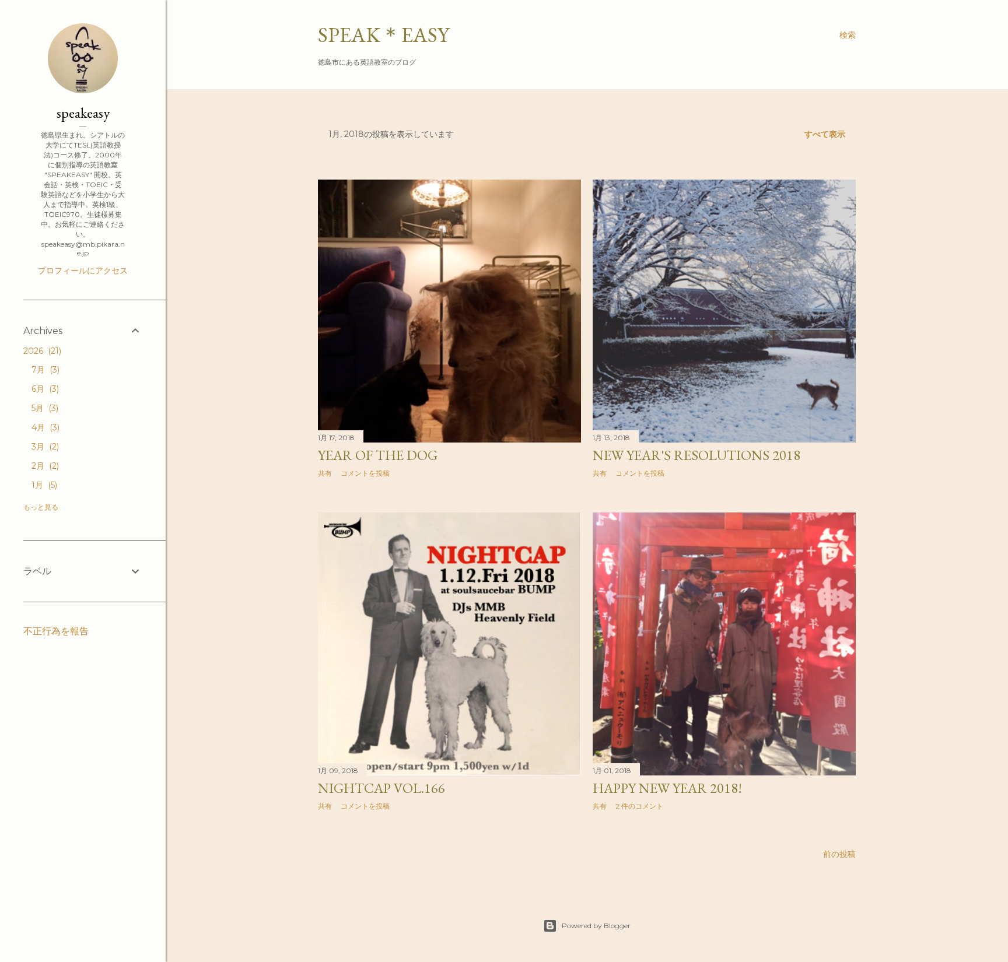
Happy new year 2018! (667, 788)
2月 (44, 466)
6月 (44, 389)
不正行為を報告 (56, 631)
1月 (43, 485)
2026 (41, 351)
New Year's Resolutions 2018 (696, 455)
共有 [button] (325, 473)
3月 (44, 446)
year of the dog (378, 455)
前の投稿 (839, 854)
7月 (44, 369)
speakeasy (83, 113)
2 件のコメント (639, 806)
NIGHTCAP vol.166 (381, 788)
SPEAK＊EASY (383, 34)
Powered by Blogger (596, 925)
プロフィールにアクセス (83, 270)
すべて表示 (824, 134)
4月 (44, 427)
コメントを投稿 (365, 473)
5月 (44, 408)
